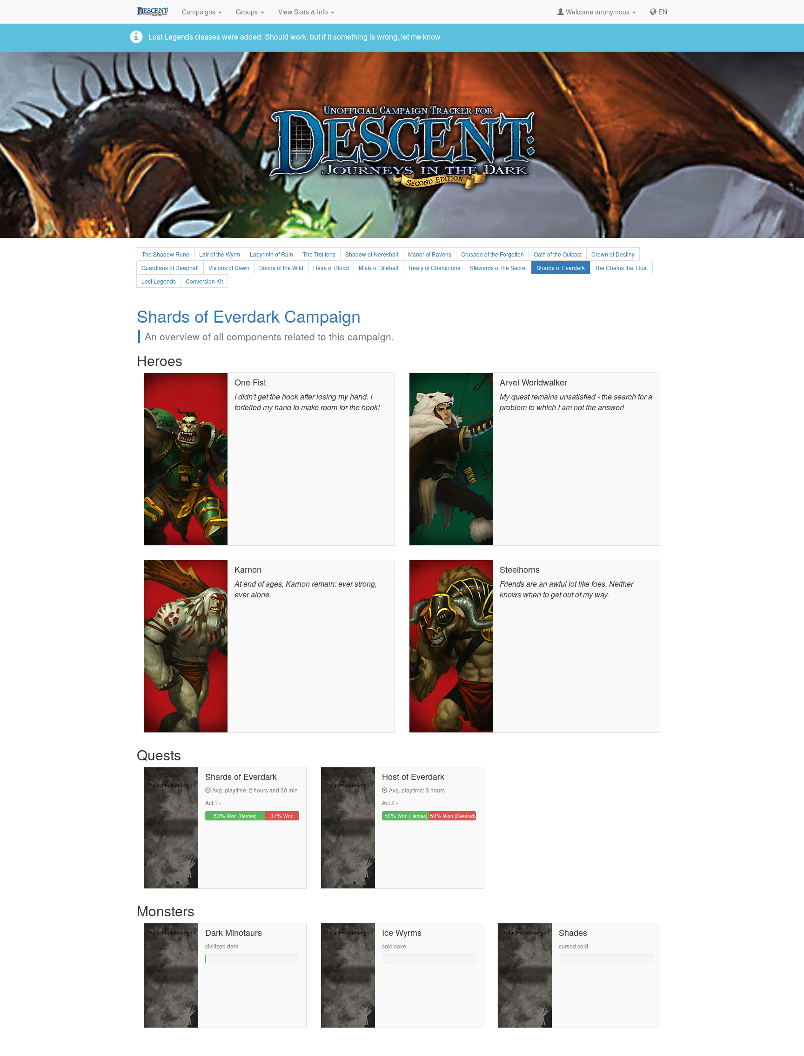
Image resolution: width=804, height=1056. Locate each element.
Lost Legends (158, 281)
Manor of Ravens (429, 254)
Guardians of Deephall (170, 267)
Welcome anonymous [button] (597, 11)
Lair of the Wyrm (219, 254)
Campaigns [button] (199, 11)
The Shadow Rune (165, 254)
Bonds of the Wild (281, 267)
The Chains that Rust (621, 267)
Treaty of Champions (434, 267)
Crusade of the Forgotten (492, 254)
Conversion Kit (204, 281)
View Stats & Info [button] (304, 11)
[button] (658, 11)
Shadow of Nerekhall (371, 254)
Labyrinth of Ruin (271, 254)
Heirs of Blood (331, 267)
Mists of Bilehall (378, 267)
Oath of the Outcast (558, 254)
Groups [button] (248, 11)
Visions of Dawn (228, 267)
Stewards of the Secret (498, 267)
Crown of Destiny (613, 254)
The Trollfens (319, 254)
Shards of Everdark (560, 267)
